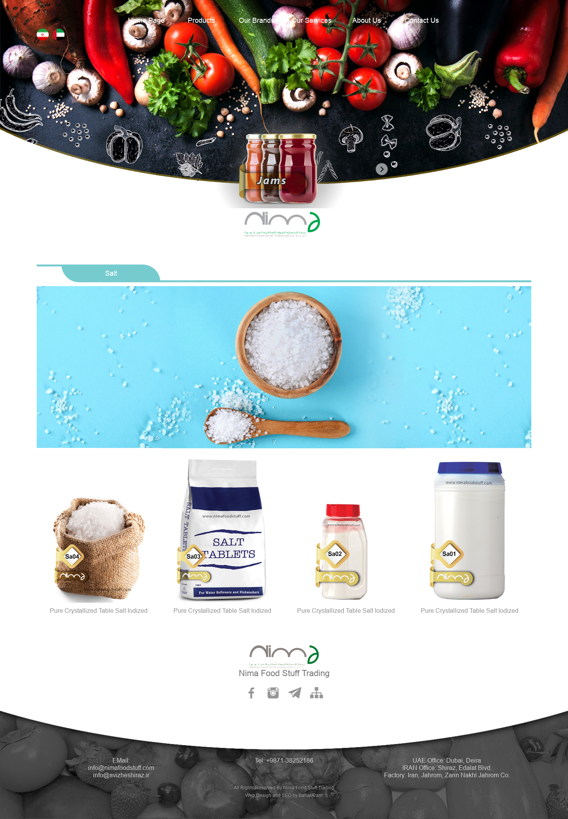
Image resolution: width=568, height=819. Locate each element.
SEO (286, 795)
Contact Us (422, 20)
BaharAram (311, 795)
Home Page (146, 20)
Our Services (311, 20)
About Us (366, 20)
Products (201, 20)
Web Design (258, 795)
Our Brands (256, 20)
